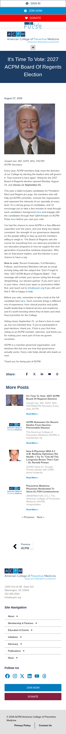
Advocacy (13, 644)
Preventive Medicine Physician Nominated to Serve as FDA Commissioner (42, 488)
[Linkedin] (29, 676)
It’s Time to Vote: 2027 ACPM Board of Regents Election (43, 397)
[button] (33, 47)
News (11, 657)
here (39, 212)
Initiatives (13, 637)
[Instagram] (15, 676)
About (11, 616)
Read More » (32, 414)
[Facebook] (7, 676)
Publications (14, 651)
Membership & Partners (20, 623)
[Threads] (44, 676)
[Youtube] (37, 676)
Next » (40, 517)
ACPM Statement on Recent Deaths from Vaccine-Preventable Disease (42, 425)
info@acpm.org (36, 288)
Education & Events (18, 630)
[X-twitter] (22, 676)
